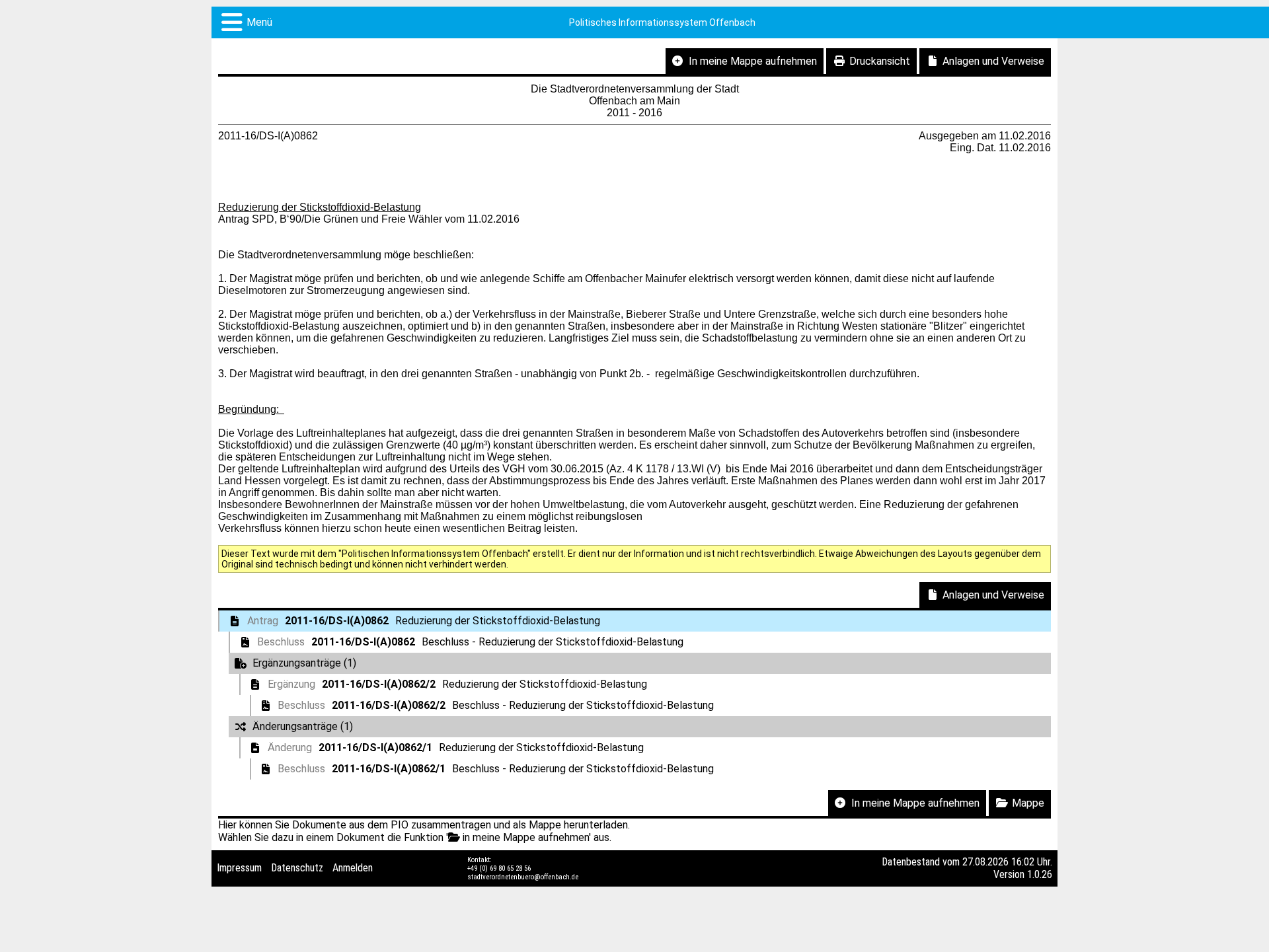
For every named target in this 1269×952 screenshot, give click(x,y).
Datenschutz (297, 867)
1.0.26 (1039, 874)
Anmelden (352, 867)
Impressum (239, 867)
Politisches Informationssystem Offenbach (662, 22)
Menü (259, 22)
